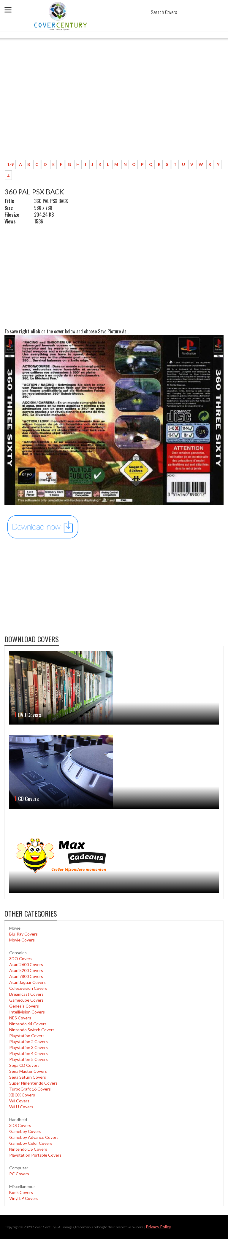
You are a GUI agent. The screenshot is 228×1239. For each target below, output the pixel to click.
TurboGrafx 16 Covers (30, 1088)
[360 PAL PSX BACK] (43, 526)
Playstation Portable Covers (35, 1155)
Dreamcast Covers (26, 994)
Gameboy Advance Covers (33, 1137)
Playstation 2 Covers (28, 1041)
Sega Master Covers (28, 1071)
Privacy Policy (158, 1226)
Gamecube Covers (26, 1000)
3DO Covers (20, 958)
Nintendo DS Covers (28, 1149)
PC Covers (19, 1173)
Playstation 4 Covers (28, 1053)
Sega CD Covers (24, 1065)
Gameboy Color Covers (30, 1143)
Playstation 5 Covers (28, 1059)
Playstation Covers (27, 1035)
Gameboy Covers (25, 1131)
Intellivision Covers (27, 1011)
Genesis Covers (24, 1005)
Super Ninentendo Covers (33, 1082)
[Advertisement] (114, 111)
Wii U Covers (21, 1106)
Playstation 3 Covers (28, 1047)
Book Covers (21, 1192)
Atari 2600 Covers (26, 964)
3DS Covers (20, 1125)
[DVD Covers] (114, 688)
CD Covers (28, 798)
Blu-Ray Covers (23, 933)
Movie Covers (22, 939)
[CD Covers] (114, 772)
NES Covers (20, 1017)
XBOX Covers (22, 1094)
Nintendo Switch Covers (32, 1029)
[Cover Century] (61, 15)
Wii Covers (19, 1100)
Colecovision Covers (28, 988)
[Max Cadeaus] (114, 856)
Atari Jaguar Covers (27, 982)
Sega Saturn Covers (27, 1077)
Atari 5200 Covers (26, 970)
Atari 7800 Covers (26, 976)
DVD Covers (29, 715)
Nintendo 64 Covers (28, 1023)
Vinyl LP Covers (23, 1198)
